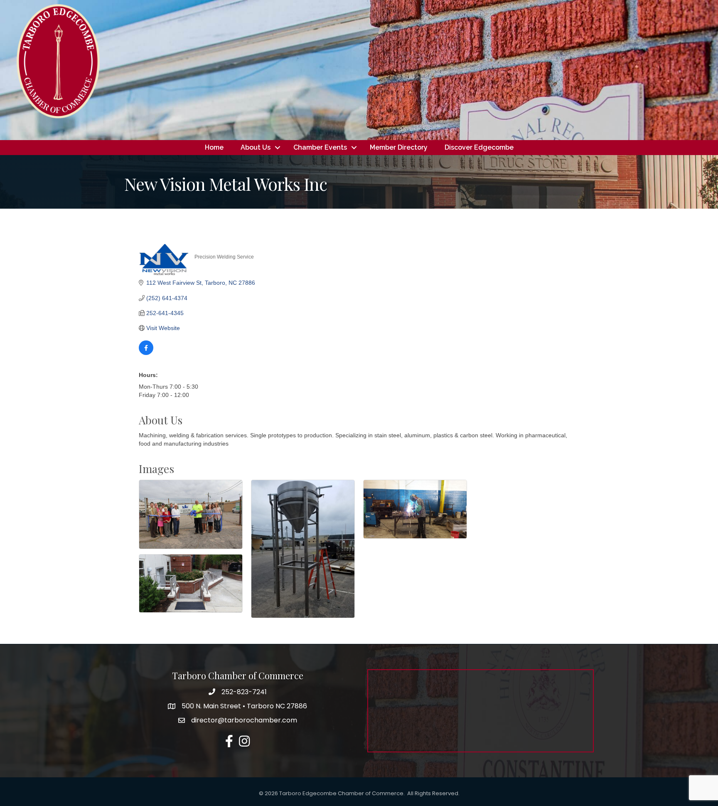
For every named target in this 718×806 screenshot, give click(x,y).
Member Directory (399, 147)
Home (214, 147)
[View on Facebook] (146, 353)
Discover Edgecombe (479, 147)
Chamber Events (320, 147)
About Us (255, 147)
